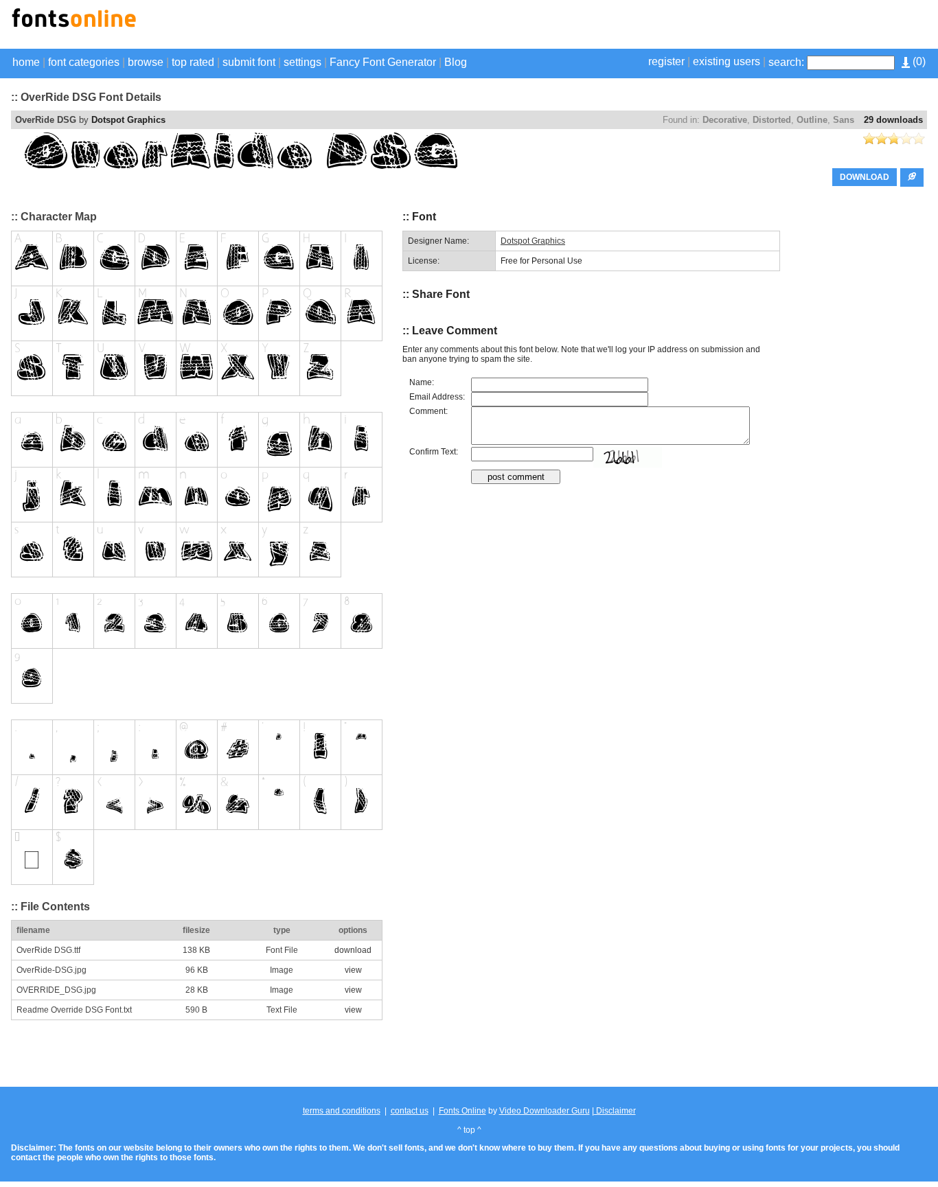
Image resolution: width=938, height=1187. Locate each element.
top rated (193, 62)
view (353, 970)
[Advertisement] (766, 26)
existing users (726, 61)
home (26, 62)
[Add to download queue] (912, 177)
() (918, 61)
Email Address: (437, 397)
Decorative (724, 120)
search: (786, 62)
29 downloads (893, 120)
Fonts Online (462, 1111)
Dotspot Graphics (128, 120)
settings (302, 62)
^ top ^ (469, 1130)
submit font (248, 62)
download (352, 950)
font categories (83, 62)
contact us (409, 1111)
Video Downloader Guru (544, 1111)
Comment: (428, 411)
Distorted (772, 120)
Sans (843, 120)
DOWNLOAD (864, 177)
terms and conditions (341, 1111)
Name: (421, 382)
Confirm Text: (433, 452)
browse (145, 62)
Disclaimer (615, 1111)
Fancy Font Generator (383, 62)
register (666, 61)
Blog (455, 62)
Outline (812, 120)
